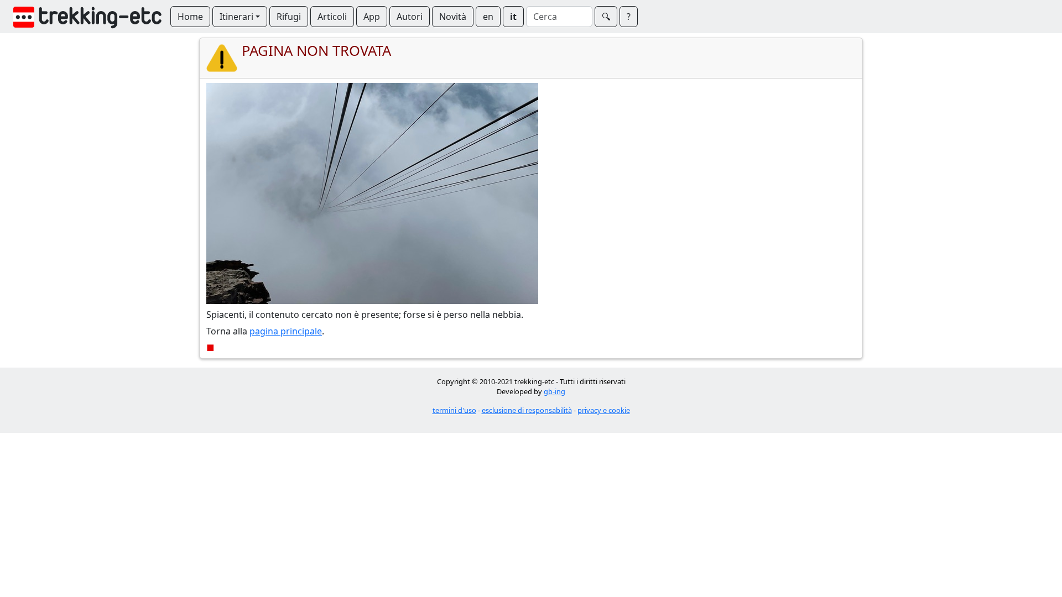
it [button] (513, 17)
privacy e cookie (603, 410)
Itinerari (236, 17)
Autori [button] (410, 17)
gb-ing (554, 391)
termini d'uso (454, 410)
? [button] (629, 17)
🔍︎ (606, 17)
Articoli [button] (332, 17)
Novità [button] (452, 17)
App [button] (371, 17)
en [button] (488, 17)
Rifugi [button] (289, 17)
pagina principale (285, 331)
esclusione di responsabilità (527, 410)
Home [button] (190, 17)
